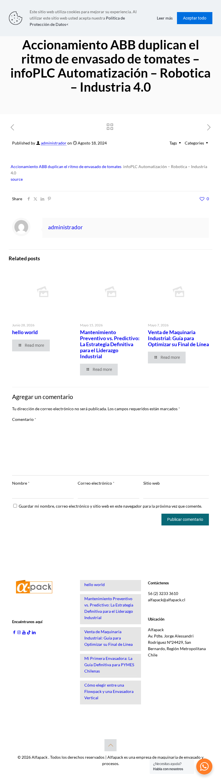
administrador (53, 142)
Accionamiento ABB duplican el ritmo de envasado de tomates (66, 166)
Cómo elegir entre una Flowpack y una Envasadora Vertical (109, 691)
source (17, 179)
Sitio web (151, 483)
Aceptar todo (194, 18)
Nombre (21, 483)
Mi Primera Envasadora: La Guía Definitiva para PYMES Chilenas (109, 664)
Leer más (165, 18)
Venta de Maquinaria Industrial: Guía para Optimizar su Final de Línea (178, 338)
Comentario (24, 419)
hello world (25, 332)
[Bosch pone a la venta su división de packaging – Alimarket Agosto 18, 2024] (5, 761)
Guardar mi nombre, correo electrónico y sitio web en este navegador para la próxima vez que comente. (110, 506)
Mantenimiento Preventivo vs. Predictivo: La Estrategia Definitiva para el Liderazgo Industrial (110, 344)
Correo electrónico (96, 483)
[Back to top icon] (110, 745)
